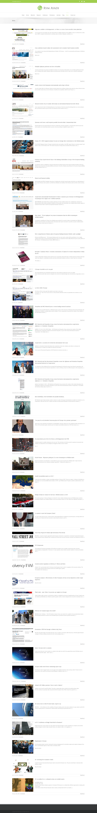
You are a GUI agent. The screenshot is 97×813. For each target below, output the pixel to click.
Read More (82, 44)
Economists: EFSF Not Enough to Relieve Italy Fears (48, 629)
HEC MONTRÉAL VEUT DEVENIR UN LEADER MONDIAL (49, 396)
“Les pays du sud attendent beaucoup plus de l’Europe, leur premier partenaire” (56, 420)
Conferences (45, 15)
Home (23, 15)
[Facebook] (79, 1)
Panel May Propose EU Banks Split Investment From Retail (50, 532)
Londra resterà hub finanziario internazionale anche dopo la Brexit (52, 85)
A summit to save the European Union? (45, 513)
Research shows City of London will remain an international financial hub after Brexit (57, 103)
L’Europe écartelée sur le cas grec (44, 269)
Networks (33, 15)
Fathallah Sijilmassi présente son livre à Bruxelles (47, 66)
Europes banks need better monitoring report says (48, 666)
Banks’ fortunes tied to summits (43, 648)
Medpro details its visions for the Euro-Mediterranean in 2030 (51, 494)
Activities (59, 15)
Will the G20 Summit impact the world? (45, 611)
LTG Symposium (39, 545)
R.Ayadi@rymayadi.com (16, 1)
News (67, 15)
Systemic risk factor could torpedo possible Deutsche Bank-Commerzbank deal (55, 122)
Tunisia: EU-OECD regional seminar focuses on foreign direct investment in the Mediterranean (59, 141)
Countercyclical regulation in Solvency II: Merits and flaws (50, 564)
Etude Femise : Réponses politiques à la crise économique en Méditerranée (54, 457)
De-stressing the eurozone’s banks (44, 759)
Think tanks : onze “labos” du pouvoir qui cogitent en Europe (51, 592)
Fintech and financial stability (42, 178)
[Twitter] (81, 1)
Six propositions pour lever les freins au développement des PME (52, 439)
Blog (63, 15)
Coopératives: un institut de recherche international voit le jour (51, 343)
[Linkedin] (84, 1)
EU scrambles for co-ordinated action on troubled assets (49, 779)
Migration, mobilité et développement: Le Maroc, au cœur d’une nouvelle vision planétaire (58, 29)
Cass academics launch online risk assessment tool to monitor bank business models (57, 48)
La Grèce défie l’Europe (41, 288)
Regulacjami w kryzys (40, 741)
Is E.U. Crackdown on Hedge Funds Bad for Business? (48, 722)
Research (39, 15)
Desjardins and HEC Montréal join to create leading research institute (53, 306)
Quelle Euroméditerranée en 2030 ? (44, 476)
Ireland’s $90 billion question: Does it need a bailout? (48, 685)
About (27, 15)
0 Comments (21, 44)
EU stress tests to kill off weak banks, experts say (48, 704)
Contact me (73, 15)
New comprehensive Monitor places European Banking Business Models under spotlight (58, 234)
